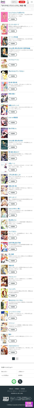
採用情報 (23, 388)
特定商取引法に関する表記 (17, 393)
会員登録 (22, 2)
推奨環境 (20, 375)
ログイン (14, 2)
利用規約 (17, 388)
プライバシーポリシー (12, 391)
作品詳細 (13, 19)
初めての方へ (4, 371)
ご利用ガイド (21, 371)
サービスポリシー (23, 391)
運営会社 (11, 388)
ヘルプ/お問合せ (4, 375)
